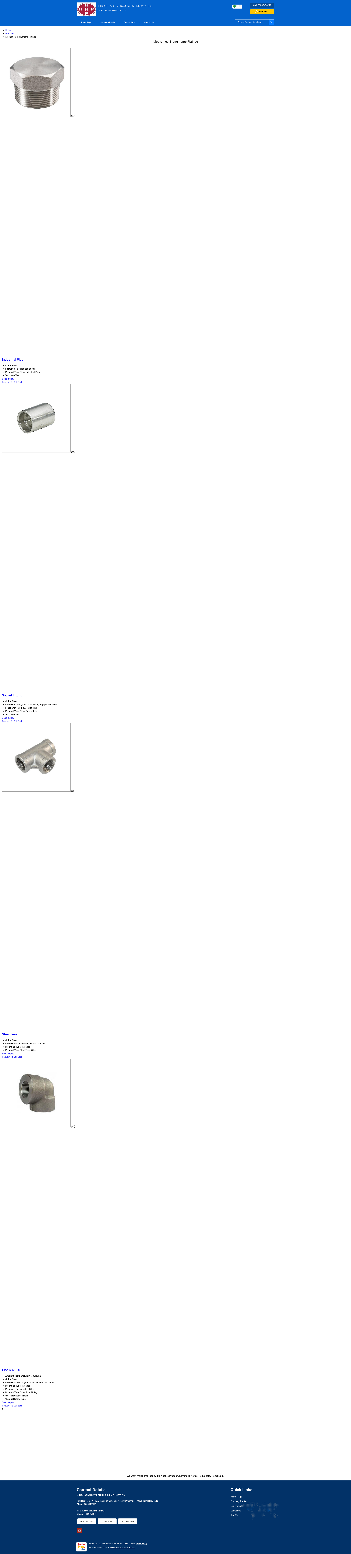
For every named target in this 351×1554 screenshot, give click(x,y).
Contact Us (149, 22)
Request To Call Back (12, 382)
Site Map (235, 1515)
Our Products (129, 22)
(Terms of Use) (141, 1544)
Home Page (86, 22)
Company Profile (108, 22)
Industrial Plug (13, 359)
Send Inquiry (264, 11)
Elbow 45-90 (11, 1370)
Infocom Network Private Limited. (122, 1548)
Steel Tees (9, 1034)
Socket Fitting (12, 695)
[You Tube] (79, 1532)
